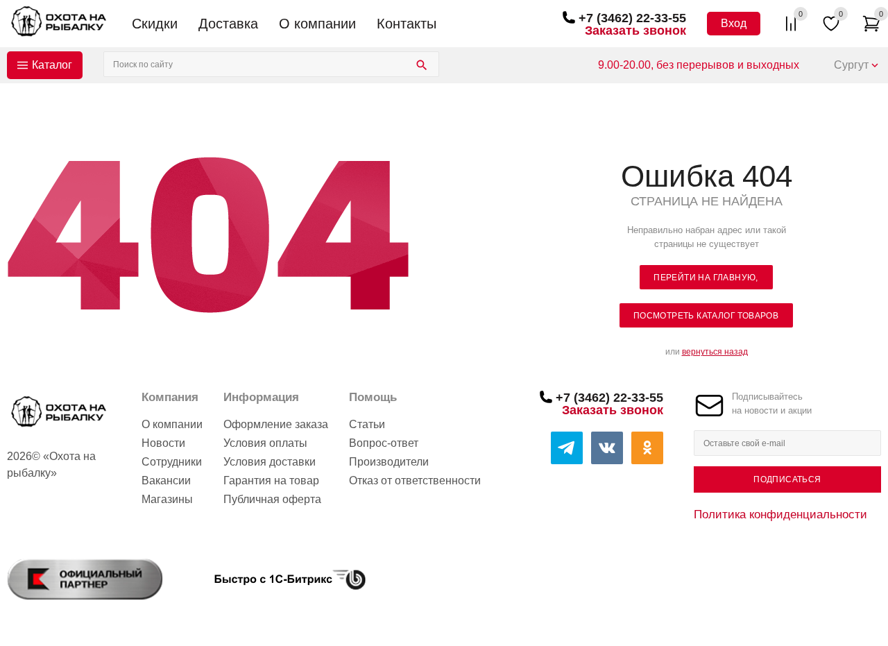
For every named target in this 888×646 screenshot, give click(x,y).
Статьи (367, 424)
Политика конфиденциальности (780, 514)
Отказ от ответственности (415, 480)
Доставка (228, 23)
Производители (389, 462)
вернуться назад (715, 352)
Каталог (52, 65)
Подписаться (787, 479)
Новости (163, 443)
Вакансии (166, 480)
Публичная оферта (272, 499)
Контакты (406, 23)
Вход (733, 23)
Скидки (155, 23)
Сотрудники (172, 462)
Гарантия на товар (271, 480)
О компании (317, 23)
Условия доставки (269, 462)
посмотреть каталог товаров (705, 316)
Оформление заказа (275, 424)
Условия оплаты (265, 443)
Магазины (167, 499)
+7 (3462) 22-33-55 (632, 18)
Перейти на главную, (706, 277)
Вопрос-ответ (383, 443)
